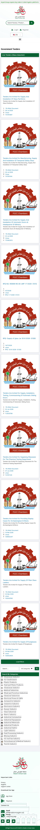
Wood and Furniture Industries (16, 693)
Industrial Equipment (12, 720)
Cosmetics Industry (11, 704)
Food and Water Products (13, 685)
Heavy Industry (10, 714)
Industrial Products (11, 725)
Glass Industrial (18, 55)
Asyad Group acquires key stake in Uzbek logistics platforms (20, 2)
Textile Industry (10, 744)
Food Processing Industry (14, 733)
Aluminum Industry (12, 688)
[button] (20, 39)
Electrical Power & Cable (13, 698)
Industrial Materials (12, 722)
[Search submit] (31, 23)
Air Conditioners (10, 680)
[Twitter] (8, 821)
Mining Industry (10, 736)
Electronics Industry (12, 706)
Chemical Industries (12, 696)
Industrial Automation (12, 717)
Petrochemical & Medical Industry (17, 741)
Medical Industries (11, 690)
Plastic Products (10, 682)
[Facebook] (2, 821)
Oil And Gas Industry (12, 739)
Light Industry (9, 731)
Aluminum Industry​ (12, 677)
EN (16, 35)
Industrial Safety (10, 728)
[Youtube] (13, 821)
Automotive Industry (12, 701)
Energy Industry (10, 709)
